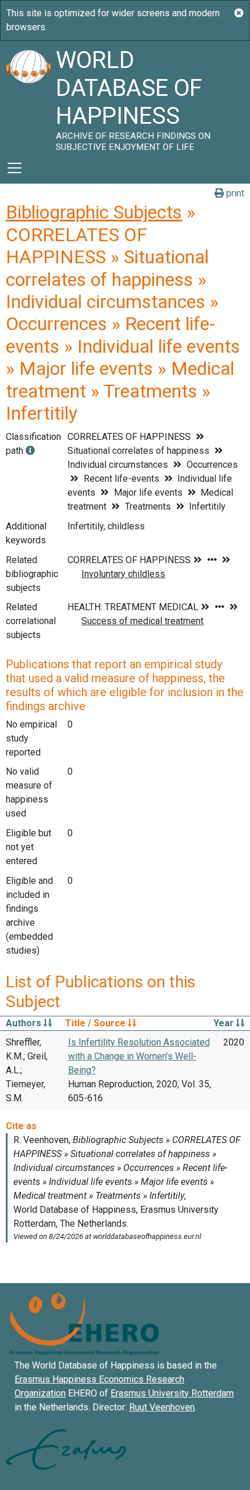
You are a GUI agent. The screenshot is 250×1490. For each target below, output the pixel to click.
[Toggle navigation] (14, 168)
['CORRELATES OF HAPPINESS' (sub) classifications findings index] (30, 450)
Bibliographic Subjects (94, 212)
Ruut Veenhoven (162, 1407)
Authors (25, 1023)
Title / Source (96, 1023)
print (234, 193)
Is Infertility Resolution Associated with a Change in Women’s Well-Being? (139, 1056)
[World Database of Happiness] (28, 96)
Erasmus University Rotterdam (172, 1393)
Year (224, 1023)
